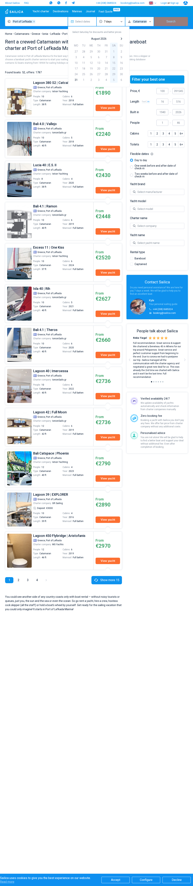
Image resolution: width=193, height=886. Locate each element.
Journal (90, 11)
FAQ (26, 3)
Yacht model (138, 201)
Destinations (60, 11)
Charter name (138, 218)
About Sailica (12, 3)
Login (164, 3)
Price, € (135, 91)
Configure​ (146, 880)
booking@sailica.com (133, 3)
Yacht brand (137, 184)
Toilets (134, 144)
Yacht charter (41, 11)
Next (185, 359)
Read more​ (7, 882)
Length (134, 101)
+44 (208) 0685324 (106, 3)
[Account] (185, 3)
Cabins (134, 133)
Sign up (174, 3)
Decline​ (177, 880)
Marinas (77, 11)
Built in (134, 112)
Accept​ (115, 880)
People (135, 122)
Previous (7, 97)
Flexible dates (157, 154)
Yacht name (137, 235)
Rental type (137, 252)
